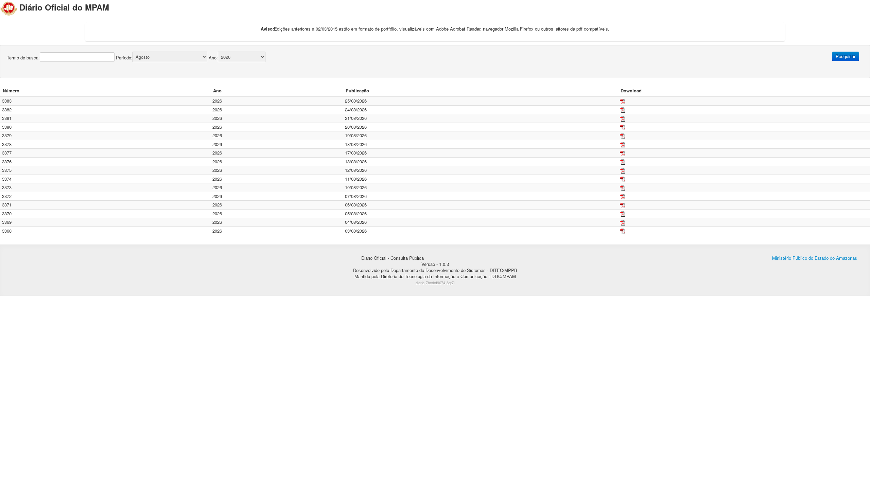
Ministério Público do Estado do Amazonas (814, 258)
